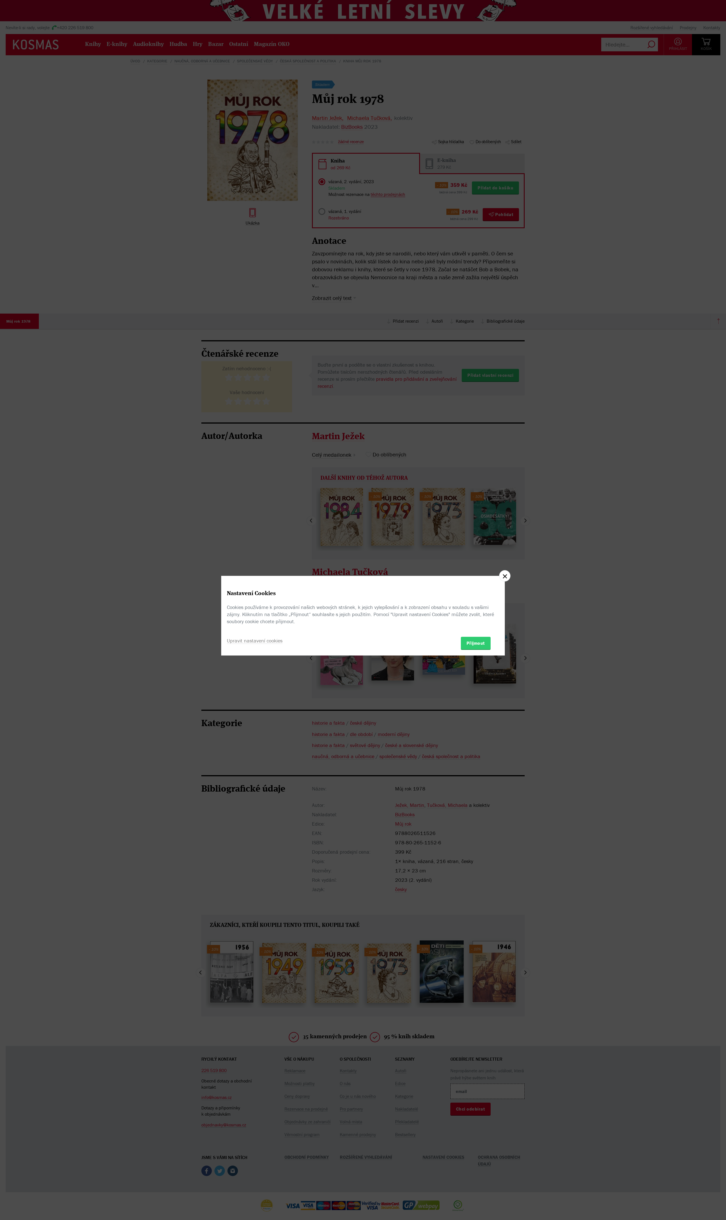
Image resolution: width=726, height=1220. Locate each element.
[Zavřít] (504, 576)
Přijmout (476, 643)
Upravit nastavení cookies (254, 640)
